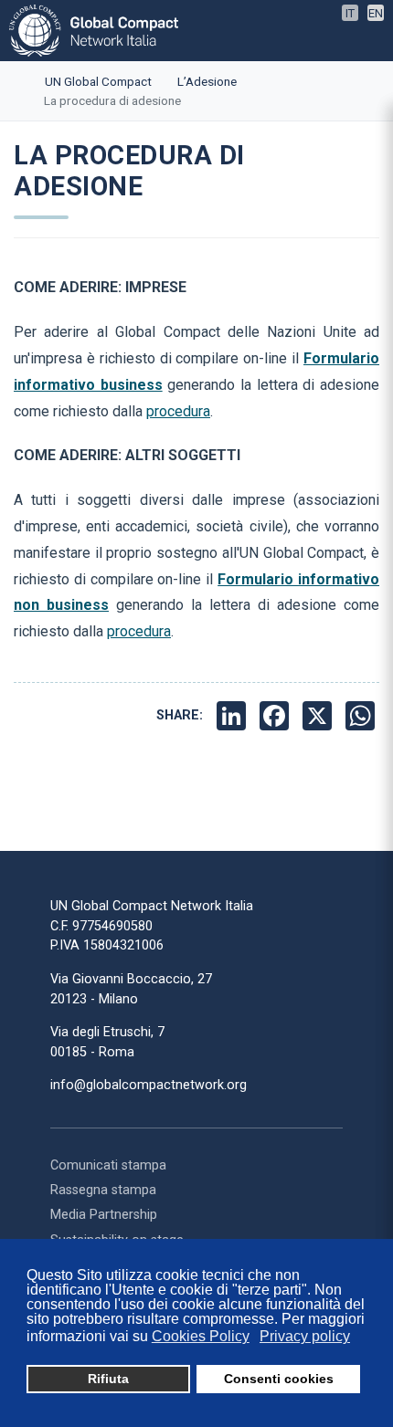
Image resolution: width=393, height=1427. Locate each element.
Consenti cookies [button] (279, 1378)
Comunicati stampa (108, 1165)
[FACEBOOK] (276, 715)
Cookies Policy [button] (201, 1336)
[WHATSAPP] (362, 715)
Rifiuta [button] (108, 1378)
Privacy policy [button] (305, 1336)
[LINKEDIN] (233, 715)
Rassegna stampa (103, 1190)
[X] (319, 715)
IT (350, 13)
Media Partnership (103, 1214)
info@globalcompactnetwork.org (148, 1085)
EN (375, 13)
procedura (178, 411)
